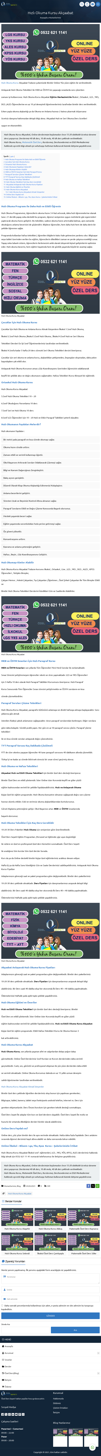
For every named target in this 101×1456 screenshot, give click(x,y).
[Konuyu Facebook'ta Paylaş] (88, 1186)
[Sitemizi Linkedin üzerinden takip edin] (13, 1414)
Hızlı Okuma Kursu (10, 82)
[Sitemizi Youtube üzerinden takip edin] (16, 1414)
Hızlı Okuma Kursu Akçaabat (19, 1193)
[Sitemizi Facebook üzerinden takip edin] (2, 1414)
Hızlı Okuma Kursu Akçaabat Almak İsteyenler (22, 1086)
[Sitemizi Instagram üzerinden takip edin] (9, 1414)
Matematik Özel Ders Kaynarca (83, 1228)
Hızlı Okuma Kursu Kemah (91, 1441)
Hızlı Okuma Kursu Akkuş (50, 1228)
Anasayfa (43, 17)
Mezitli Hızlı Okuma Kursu (75, 1441)
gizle (12, 156)
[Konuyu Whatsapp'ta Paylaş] (97, 1186)
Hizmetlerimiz (55, 17)
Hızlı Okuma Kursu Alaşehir (17, 1228)
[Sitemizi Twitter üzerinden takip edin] (6, 1414)
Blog (19, 1186)
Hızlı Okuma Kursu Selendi (17, 1253)
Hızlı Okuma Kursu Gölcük (60, 1441)
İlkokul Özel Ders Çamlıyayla (50, 1253)
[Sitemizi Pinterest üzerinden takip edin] (19, 1414)
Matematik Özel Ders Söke (83, 1253)
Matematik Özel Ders (31, 142)
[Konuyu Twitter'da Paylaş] (93, 1186)
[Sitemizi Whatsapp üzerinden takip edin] (23, 1414)
